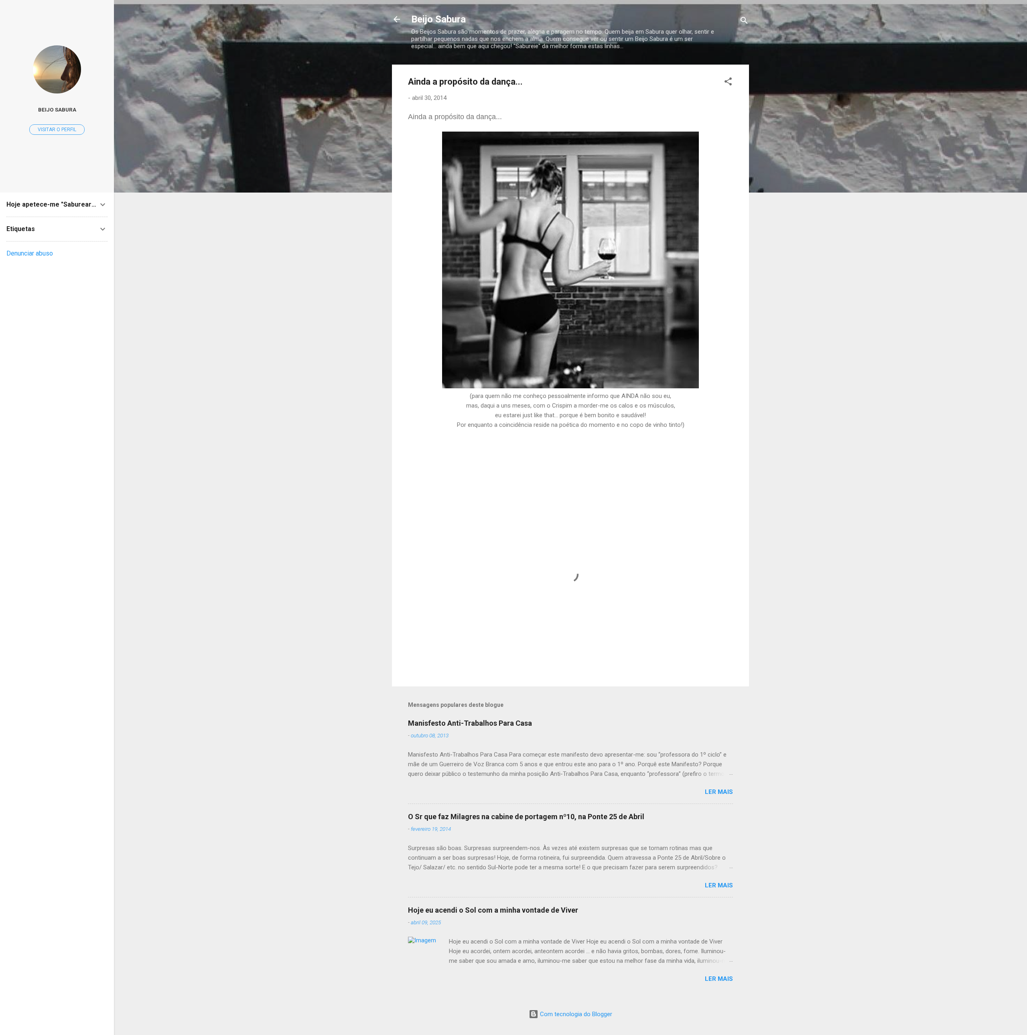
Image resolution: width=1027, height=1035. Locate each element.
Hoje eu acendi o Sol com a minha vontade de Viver (493, 910)
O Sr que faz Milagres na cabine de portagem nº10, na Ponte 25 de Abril (526, 816)
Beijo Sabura (438, 19)
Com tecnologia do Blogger (575, 1014)
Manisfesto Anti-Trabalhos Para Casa (470, 723)
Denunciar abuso (29, 253)
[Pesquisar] (744, 22)
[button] (728, 83)
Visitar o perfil (57, 129)
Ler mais (719, 792)
